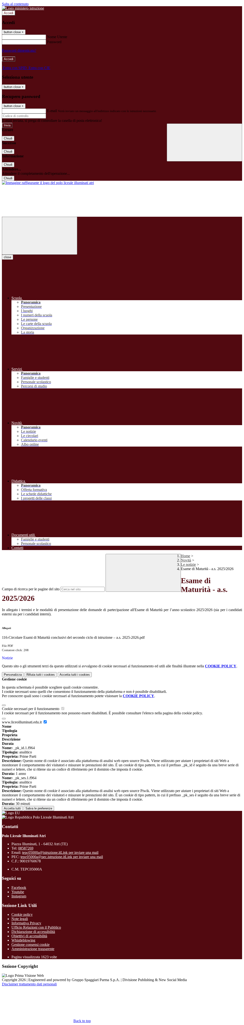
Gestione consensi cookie (30, 945)
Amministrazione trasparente (32, 949)
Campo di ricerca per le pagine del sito (31, 589)
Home (185, 556)
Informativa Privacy (26, 923)
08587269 (25, 848)
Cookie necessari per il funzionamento (31, 709)
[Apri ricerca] (204, 142)
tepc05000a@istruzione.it (60, 852)
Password (54, 42)
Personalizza (13, 674)
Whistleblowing (23, 940)
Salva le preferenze (38, 808)
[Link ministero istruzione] (23, 8)
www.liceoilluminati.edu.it (22, 722)
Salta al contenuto (15, 4)
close (7, 257)
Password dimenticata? (19, 50)
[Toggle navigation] (39, 236)
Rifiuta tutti (40, 674)
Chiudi (8, 138)
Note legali (19, 919)
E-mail (52, 111)
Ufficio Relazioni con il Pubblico (36, 927)
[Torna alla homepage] (48, 183)
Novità (186, 560)
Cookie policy (22, 914)
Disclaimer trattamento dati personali (29, 984)
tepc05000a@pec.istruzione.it (61, 857)
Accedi (8, 13)
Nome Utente (57, 37)
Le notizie (188, 564)
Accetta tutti (75, 674)
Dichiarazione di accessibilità (33, 932)
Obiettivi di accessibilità (29, 936)
